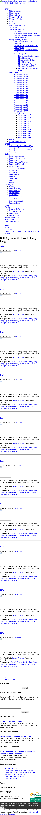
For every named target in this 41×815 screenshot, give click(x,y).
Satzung (12, 187)
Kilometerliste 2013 (21, 99)
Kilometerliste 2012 (21, 101)
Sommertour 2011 (24, 127)
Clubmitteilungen (15, 15)
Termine (7, 207)
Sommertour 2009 (24, 131)
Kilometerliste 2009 (21, 107)
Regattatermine (14, 215)
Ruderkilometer (14, 72)
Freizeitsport (9, 229)
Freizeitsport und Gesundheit (11, 753)
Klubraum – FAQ (15, 17)
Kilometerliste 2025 (21, 74)
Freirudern (13, 172)
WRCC (15, 280)
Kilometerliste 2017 (21, 91)
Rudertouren (13, 213)
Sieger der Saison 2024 (26, 66)
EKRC (7, 9)
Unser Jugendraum (16, 152)
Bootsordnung (14, 195)
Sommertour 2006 (24, 138)
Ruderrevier (13, 160)
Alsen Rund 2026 (11, 768)
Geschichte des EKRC (17, 29)
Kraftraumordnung (16, 201)
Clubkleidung (14, 13)
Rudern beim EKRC (16, 156)
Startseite (8, 7)
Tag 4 (2, 504)
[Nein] (5, 808)
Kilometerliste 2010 (21, 105)
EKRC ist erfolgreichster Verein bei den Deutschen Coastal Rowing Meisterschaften (20, 771)
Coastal (13, 276)
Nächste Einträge (11, 679)
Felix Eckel (18, 250)
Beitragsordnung (15, 189)
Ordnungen (9, 185)
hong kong (33, 276)
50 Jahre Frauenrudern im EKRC (26, 33)
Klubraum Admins (15, 19)
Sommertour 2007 (24, 135)
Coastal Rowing (18, 271)
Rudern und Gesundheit (17, 164)
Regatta (7, 227)
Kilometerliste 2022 (21, 80)
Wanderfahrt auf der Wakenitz (15, 774)
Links (11, 180)
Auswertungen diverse (22, 54)
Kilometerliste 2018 (21, 89)
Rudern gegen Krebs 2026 (14, 776)
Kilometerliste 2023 (21, 78)
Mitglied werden (15, 11)
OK (2, 808)
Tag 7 (2, 375)
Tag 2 (2, 590)
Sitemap (7, 205)
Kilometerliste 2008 (21, 109)
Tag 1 (2, 633)
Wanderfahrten (19, 113)
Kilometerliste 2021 (21, 82)
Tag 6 (2, 418)
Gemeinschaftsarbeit (16, 209)
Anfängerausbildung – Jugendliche (21, 148)
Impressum (13, 23)
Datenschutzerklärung (17, 25)
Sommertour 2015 (24, 119)
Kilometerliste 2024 (21, 76)
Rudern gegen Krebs (12, 221)
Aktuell (7, 225)
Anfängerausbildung (12, 217)
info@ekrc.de (33, 812)
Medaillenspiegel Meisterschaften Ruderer (27, 63)
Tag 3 (2, 547)
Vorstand (12, 140)
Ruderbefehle (14, 174)
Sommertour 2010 (24, 129)
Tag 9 (2, 289)
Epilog (2, 246)
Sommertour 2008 (24, 133)
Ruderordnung (14, 193)
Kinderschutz (14, 21)
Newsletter (13, 27)
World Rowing (13, 278)
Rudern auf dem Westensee (19, 162)
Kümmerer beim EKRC (17, 142)
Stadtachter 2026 (11, 778)
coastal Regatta (10, 219)
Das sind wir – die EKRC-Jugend (21, 146)
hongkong (3, 278)
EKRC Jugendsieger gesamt (28, 56)
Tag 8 (2, 332)
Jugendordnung (14, 191)
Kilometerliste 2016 (21, 93)
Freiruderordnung (15, 197)
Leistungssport (14, 166)
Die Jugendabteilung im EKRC (20, 150)
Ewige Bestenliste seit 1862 (23, 42)
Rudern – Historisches (17, 158)
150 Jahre (17, 31)
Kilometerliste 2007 (21, 111)
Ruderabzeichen (19, 199)
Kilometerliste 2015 (21, 95)
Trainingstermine (15, 211)
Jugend (7, 144)
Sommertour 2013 (24, 123)
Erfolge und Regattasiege (18, 40)
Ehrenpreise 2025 (20, 44)
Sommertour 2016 (24, 117)
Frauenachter (13, 170)
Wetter (11, 182)
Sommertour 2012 (24, 125)
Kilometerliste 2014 (21, 97)
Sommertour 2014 (24, 121)
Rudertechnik (14, 176)
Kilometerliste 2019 (21, 86)
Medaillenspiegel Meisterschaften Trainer (26, 59)
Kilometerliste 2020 (21, 84)
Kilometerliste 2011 (21, 103)
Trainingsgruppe (19, 168)
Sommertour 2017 (24, 115)
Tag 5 (2, 461)
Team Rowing (14, 178)
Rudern (7, 154)
